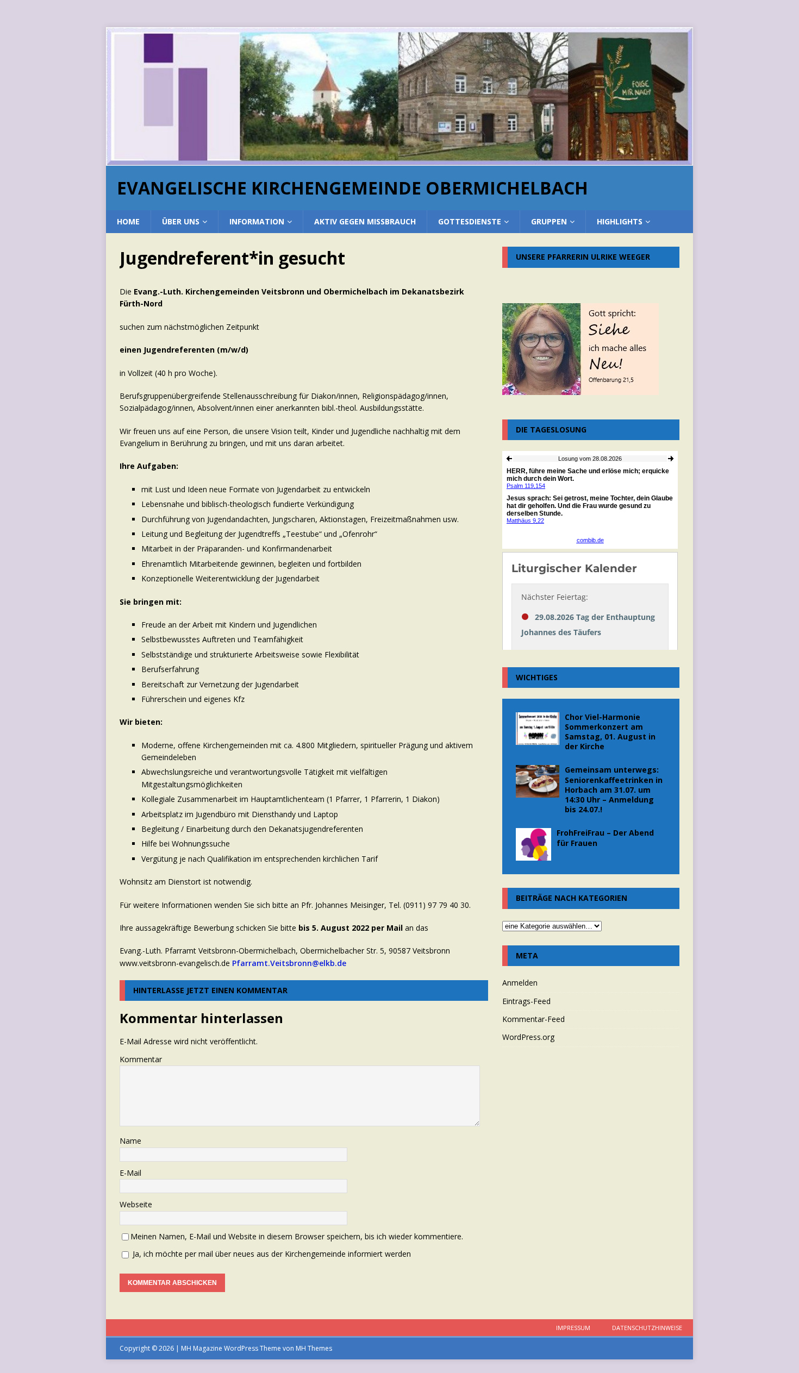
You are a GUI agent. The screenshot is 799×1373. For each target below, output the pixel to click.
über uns (180, 221)
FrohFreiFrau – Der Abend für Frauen (605, 837)
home (128, 221)
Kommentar (141, 1059)
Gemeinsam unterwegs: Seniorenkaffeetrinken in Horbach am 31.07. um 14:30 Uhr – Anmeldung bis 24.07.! (614, 789)
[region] (399, 96)
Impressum (573, 1328)
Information (256, 221)
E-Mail (130, 1173)
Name (130, 1141)
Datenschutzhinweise (647, 1328)
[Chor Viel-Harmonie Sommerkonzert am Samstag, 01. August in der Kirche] (537, 728)
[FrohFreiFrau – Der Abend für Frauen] (533, 844)
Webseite (136, 1204)
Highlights (619, 221)
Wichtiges (537, 677)
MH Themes (314, 1348)
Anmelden (520, 982)
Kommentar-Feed (533, 1019)
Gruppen (549, 221)
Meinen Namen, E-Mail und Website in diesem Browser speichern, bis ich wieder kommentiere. (296, 1236)
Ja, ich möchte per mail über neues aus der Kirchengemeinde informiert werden (270, 1254)
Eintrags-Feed (526, 1001)
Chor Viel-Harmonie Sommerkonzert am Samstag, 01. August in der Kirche (610, 732)
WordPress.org (528, 1037)
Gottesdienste (469, 221)
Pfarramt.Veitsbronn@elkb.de (289, 963)
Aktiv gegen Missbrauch (365, 221)
